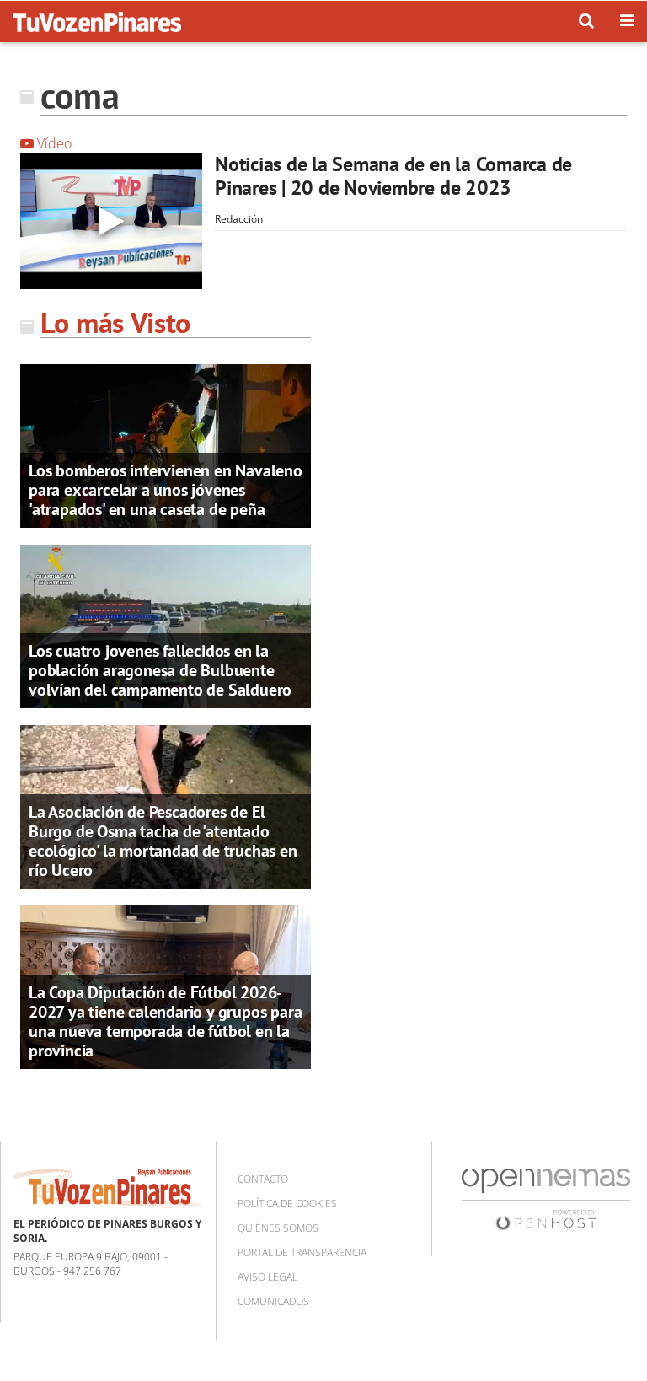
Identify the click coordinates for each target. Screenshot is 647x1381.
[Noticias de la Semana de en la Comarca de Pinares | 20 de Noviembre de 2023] (111, 221)
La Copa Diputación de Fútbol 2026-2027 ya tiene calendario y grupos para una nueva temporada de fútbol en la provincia (165, 1021)
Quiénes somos (278, 1228)
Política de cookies (287, 1203)
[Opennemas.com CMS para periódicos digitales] (546, 1198)
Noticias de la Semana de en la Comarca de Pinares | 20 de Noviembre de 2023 (393, 176)
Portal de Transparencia (302, 1252)
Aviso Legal (267, 1277)
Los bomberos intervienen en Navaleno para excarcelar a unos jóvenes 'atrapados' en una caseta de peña (165, 489)
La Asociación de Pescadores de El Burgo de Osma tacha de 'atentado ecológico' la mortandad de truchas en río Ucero (163, 841)
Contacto (263, 1179)
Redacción (239, 219)
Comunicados (273, 1301)
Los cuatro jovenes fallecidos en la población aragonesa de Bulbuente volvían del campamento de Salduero (160, 670)
